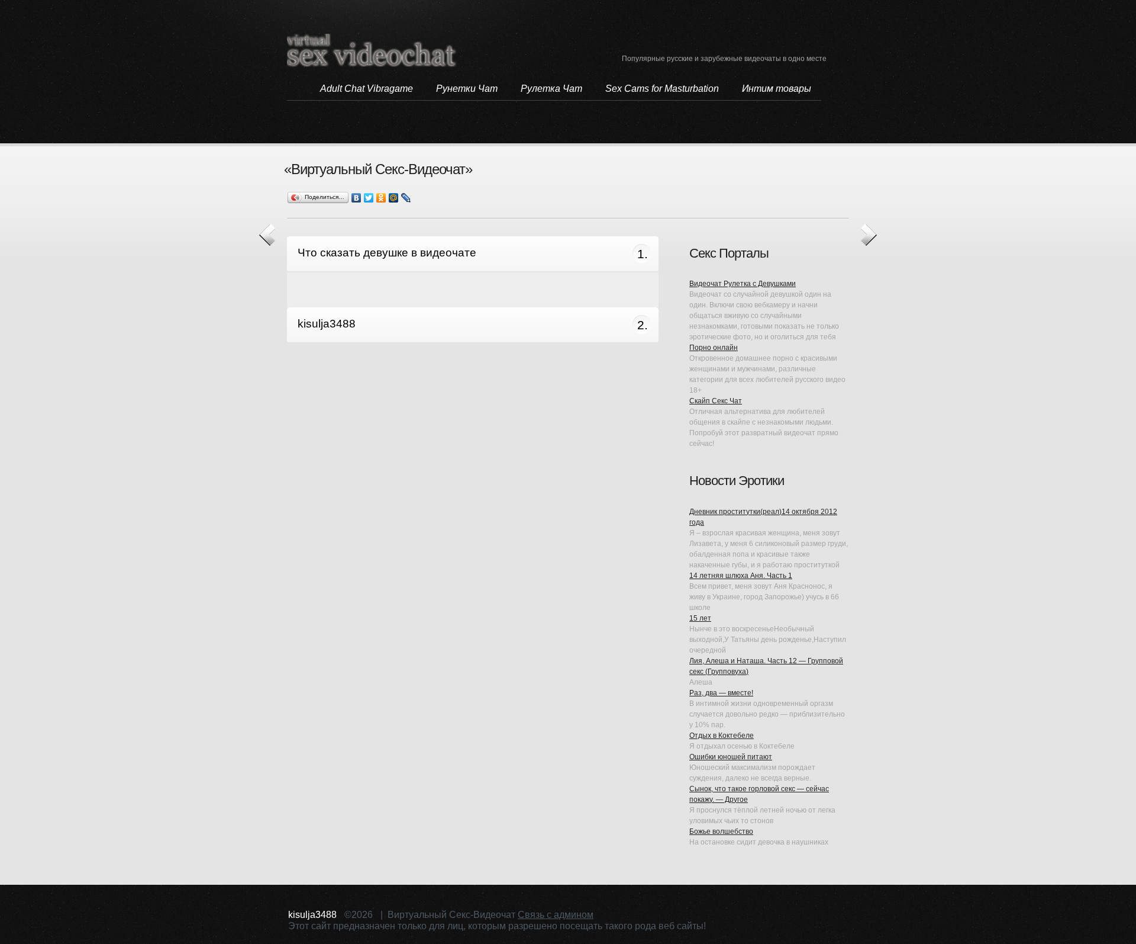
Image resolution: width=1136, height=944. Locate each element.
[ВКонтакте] (356, 198)
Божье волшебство (721, 831)
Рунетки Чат (467, 89)
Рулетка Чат (551, 89)
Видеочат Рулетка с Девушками (742, 284)
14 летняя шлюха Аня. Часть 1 (740, 575)
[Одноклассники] (381, 198)
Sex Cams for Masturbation (662, 89)
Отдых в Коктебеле (721, 735)
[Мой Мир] (394, 198)
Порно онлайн (713, 347)
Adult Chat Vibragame (366, 89)
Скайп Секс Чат (715, 401)
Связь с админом (555, 915)
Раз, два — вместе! (721, 693)
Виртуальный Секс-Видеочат (372, 50)
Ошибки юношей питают (730, 757)
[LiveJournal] (406, 198)
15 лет (700, 618)
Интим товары (776, 89)
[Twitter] (369, 198)
